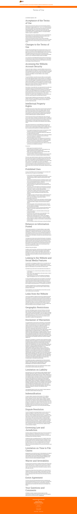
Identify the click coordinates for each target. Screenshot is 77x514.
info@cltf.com (41, 495)
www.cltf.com (28, 30)
